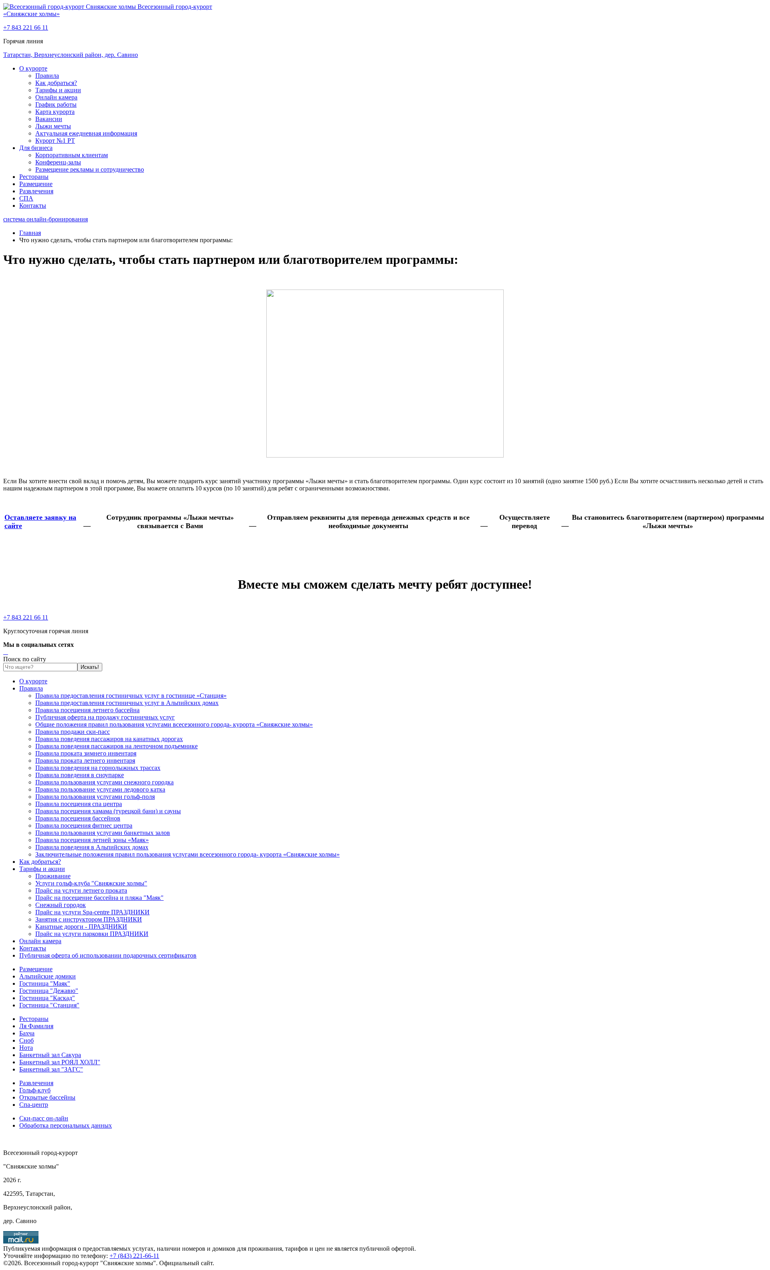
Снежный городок (60, 904)
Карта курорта (55, 111)
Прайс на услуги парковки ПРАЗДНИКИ (91, 933)
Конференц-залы (58, 162)
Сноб (26, 1040)
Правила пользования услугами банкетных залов (102, 832)
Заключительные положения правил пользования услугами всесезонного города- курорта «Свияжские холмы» (187, 854)
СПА (26, 198)
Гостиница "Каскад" (47, 998)
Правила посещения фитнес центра (83, 825)
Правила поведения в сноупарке (79, 775)
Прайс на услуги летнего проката (81, 890)
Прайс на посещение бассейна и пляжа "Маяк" (99, 897)
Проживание (53, 876)
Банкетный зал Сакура (50, 1054)
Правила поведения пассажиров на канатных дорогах (109, 738)
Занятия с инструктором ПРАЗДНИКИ (88, 919)
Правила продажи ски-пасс (72, 731)
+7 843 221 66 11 (25, 27)
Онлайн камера (56, 97)
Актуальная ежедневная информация (86, 133)
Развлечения (36, 191)
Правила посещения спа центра (78, 803)
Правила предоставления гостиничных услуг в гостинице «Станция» (131, 695)
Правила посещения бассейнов (77, 818)
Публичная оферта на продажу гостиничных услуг (105, 717)
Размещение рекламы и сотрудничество (89, 169)
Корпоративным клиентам (71, 155)
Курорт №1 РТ (55, 140)
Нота (26, 1047)
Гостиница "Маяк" (44, 983)
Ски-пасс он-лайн (43, 1118)
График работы (56, 104)
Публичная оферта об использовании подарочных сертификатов (108, 955)
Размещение (36, 183)
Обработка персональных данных (65, 1125)
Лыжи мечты (53, 126)
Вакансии (48, 118)
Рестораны (34, 176)
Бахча (26, 1033)
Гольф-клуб (35, 1090)
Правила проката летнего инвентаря (85, 760)
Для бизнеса (36, 147)
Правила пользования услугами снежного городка (104, 782)
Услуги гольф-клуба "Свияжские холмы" (91, 883)
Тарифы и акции (58, 90)
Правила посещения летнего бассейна (87, 710)
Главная (30, 232)
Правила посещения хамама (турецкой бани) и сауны (108, 811)
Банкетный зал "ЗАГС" (51, 1069)
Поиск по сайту (24, 659)
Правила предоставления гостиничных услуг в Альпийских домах (127, 702)
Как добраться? (56, 82)
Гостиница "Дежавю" (48, 990)
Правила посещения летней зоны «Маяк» (92, 840)
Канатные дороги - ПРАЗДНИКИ (81, 926)
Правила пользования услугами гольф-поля (95, 796)
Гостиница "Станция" (49, 1005)
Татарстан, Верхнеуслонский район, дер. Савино (70, 54)
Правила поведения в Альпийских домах (91, 847)
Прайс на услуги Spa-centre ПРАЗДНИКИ (92, 912)
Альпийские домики (47, 976)
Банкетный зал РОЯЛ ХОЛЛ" (59, 1062)
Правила (47, 75)
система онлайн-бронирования (45, 219)
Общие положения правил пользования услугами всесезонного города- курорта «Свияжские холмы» (174, 724)
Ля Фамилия (36, 1026)
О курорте (33, 68)
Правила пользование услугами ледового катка (100, 789)
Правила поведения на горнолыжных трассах (97, 767)
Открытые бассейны (47, 1097)
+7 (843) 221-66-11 (134, 1255)
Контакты (32, 205)
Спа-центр (33, 1104)
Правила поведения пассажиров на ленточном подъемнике (116, 746)
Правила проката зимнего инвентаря (85, 753)
